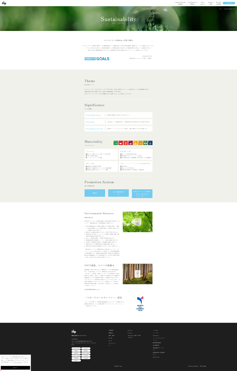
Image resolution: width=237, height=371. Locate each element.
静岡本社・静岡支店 (85, 353)
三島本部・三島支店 (76, 355)
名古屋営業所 (85, 358)
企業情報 (111, 330)
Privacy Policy (193, 366)
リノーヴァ (156, 333)
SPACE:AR (156, 357)
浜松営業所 (76, 358)
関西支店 (76, 360)
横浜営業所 (76, 353)
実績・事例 (112, 335)
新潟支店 (76, 350)
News (110, 340)
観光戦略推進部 (157, 342)
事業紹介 (111, 333)
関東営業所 (86, 350)
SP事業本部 (86, 355)
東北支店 (85, 348)
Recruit (130, 330)
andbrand (156, 335)
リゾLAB (155, 330)
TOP (220, 9)
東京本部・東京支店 (76, 348)
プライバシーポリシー (17, 362)
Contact (229, 3)
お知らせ (202, 3)
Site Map (203, 366)
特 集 (110, 338)
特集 (210, 3)
